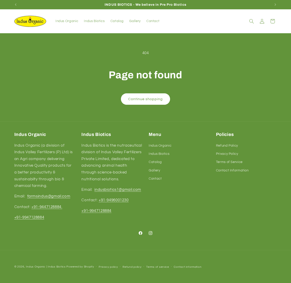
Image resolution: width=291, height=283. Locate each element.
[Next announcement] (275, 4)
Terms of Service (229, 162)
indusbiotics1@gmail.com (117, 190)
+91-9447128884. (46, 207)
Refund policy (132, 267)
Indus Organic (160, 145)
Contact (155, 178)
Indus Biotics (159, 154)
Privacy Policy (227, 154)
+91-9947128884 (29, 217)
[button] (251, 21)
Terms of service (157, 267)
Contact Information (232, 170)
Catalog (155, 162)
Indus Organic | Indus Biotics (45, 266)
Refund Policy (227, 145)
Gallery (154, 170)
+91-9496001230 (114, 200)
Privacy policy (108, 267)
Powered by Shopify (80, 266)
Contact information (187, 267)
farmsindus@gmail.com (48, 196)
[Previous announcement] (16, 4)
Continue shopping (145, 99)
